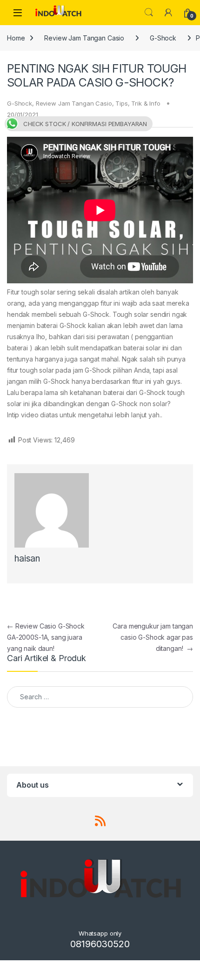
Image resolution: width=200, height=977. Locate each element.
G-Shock (163, 38)
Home (16, 38)
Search (149, 12)
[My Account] (168, 12)
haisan (27, 558)
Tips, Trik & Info (137, 103)
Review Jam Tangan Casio (84, 38)
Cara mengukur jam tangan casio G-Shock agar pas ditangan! (153, 637)
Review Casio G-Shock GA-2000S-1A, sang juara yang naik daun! (46, 637)
